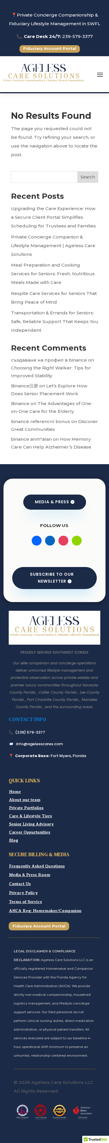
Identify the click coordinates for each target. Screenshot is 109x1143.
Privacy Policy (23, 892)
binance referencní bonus (40, 421)
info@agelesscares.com (39, 744)
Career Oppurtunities (29, 832)
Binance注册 (24, 386)
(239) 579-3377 (30, 732)
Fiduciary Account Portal (49, 48)
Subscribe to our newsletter (52, 577)
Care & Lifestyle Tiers (30, 816)
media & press (52, 502)
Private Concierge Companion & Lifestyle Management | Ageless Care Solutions (53, 245)
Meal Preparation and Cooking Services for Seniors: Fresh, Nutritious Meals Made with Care (53, 273)
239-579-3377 (77, 36)
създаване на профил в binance (49, 360)
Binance (20, 403)
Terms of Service (25, 901)
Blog (13, 840)
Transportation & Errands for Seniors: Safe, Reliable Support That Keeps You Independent (54, 321)
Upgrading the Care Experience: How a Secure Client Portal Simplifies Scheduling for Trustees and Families (53, 217)
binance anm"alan (31, 439)
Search (88, 177)
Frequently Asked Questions (37, 866)
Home (15, 791)
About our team (24, 799)
